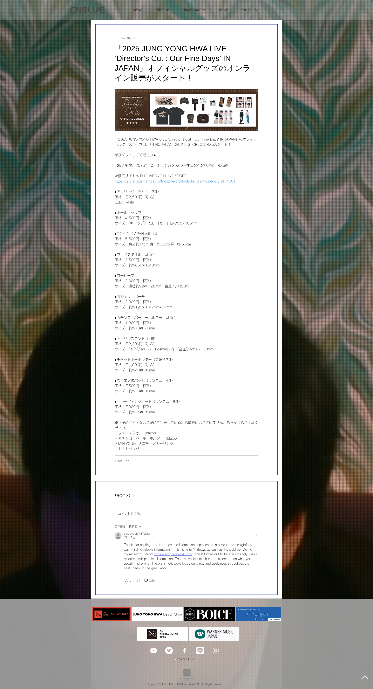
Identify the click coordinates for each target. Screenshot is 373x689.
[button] (224, 10)
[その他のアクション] (256, 535)
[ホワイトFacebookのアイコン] (184, 650)
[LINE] (200, 650)
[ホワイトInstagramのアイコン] (216, 650)
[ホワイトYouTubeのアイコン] (153, 650)
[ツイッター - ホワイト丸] (169, 650)
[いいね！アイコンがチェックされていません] (126, 580)
